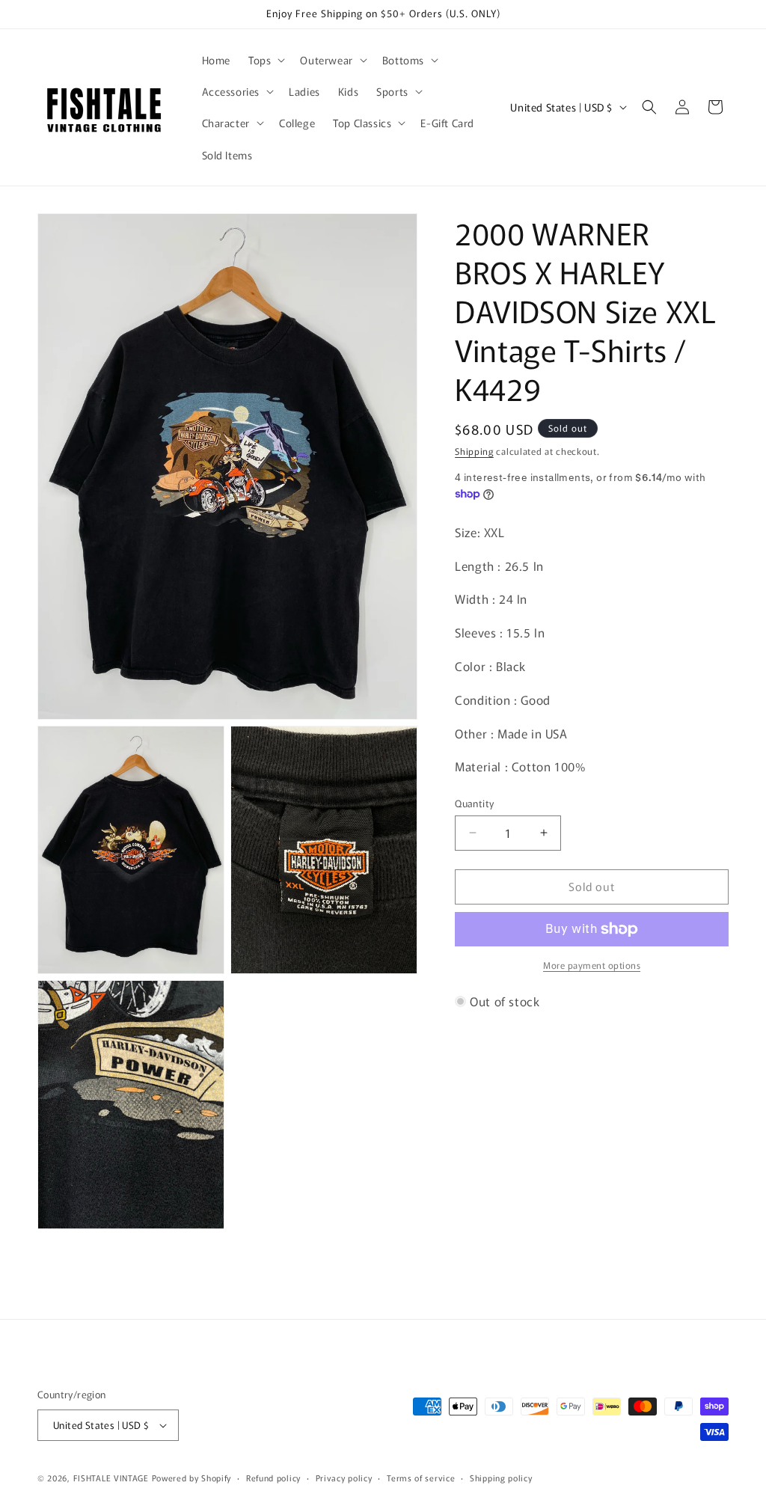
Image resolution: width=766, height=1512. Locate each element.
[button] (265, 60)
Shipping (474, 450)
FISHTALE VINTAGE (111, 1478)
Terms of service (421, 1478)
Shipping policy (501, 1478)
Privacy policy (344, 1478)
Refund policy (273, 1478)
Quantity (474, 803)
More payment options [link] (591, 964)
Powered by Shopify (192, 1478)
